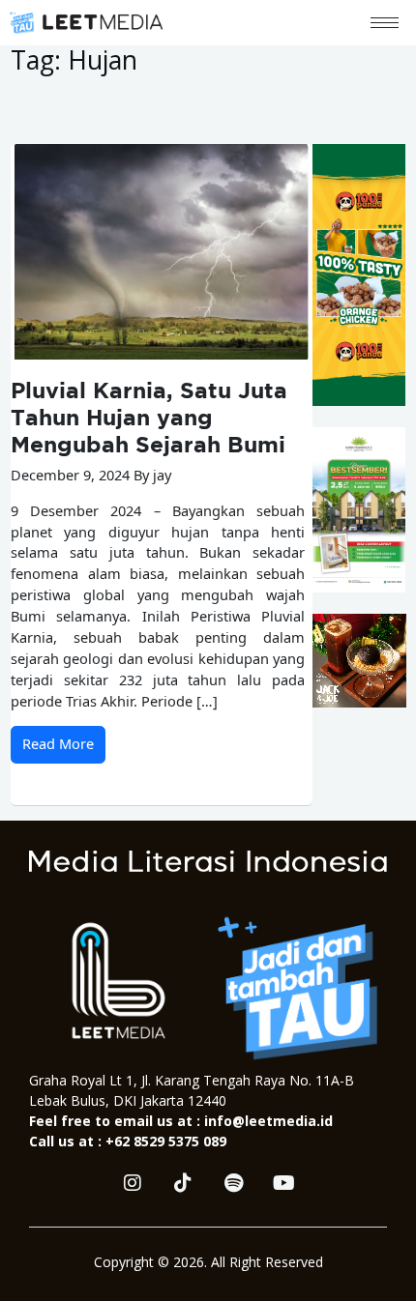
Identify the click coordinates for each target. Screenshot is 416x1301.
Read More (58, 743)
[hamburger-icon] (384, 23)
